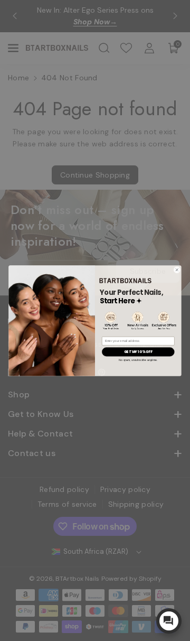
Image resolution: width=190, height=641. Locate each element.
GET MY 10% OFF (138, 351)
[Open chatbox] (169, 621)
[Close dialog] (177, 269)
